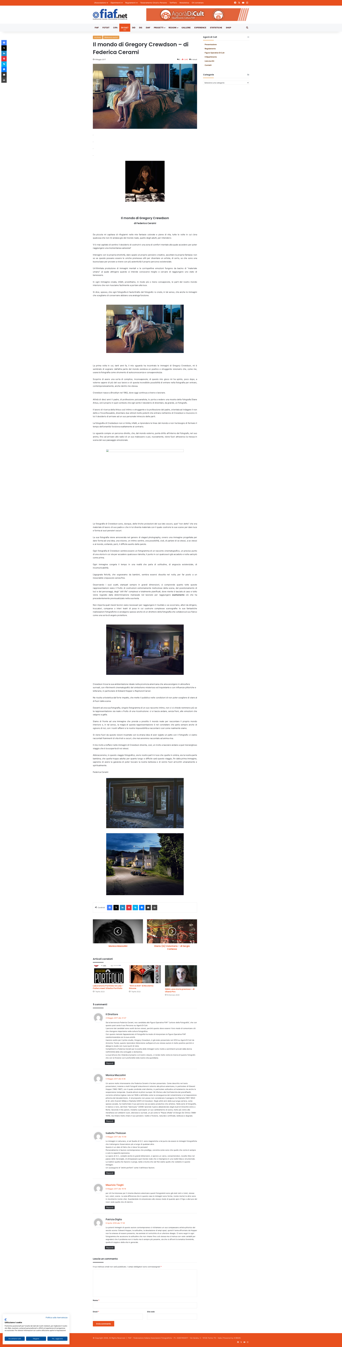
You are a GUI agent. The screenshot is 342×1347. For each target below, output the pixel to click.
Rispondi (109, 1063)
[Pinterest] (129, 907)
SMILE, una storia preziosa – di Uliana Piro (180, 990)
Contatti (208, 65)
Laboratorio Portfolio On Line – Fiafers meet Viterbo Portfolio (108, 987)
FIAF (97, 27)
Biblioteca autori (111, 37)
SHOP (228, 27)
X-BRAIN (237, 1338)
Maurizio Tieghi (115, 1185)
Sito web (151, 1312)
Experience (200, 27)
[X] (116, 907)
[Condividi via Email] (148, 907)
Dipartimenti (116, 3)
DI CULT (124, 27)
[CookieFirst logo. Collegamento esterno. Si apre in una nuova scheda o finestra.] (6, 1319)
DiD (133, 27)
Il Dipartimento (211, 57)
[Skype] (135, 907)
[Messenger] (141, 907)
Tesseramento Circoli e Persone (153, 3)
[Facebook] (109, 907)
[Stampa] (154, 907)
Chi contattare (198, 3)
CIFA (115, 27)
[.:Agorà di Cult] (110, 14)
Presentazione (211, 44)
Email (96, 1312)
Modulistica (184, 3)
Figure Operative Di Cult (214, 53)
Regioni (172, 27)
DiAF (148, 27)
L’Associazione (100, 3)
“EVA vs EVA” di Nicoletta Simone (141, 987)
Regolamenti (130, 3)
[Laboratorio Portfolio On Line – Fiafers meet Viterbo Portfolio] (109, 974)
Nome (96, 1300)
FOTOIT (105, 27)
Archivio (97, 37)
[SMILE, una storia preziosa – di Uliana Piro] (181, 976)
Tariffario (173, 3)
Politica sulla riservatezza (56, 1317)
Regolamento (210, 49)
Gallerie (186, 27)
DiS (140, 27)
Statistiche (216, 27)
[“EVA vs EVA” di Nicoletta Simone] (145, 974)
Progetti (158, 27)
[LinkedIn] (122, 907)
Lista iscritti (209, 61)
